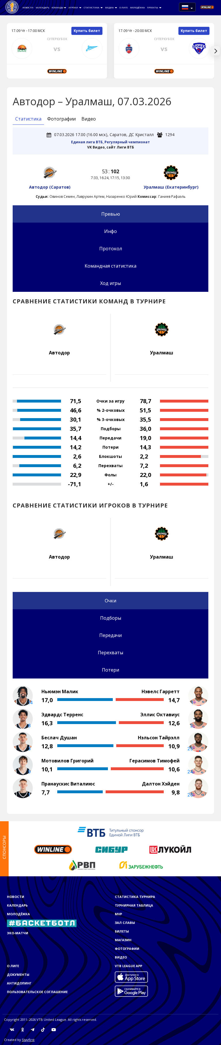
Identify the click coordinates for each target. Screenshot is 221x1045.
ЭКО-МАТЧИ (17, 933)
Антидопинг (19, 983)
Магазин (123, 940)
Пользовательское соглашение (37, 992)
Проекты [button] (153, 7)
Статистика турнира (135, 896)
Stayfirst (28, 1040)
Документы (18, 974)
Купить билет (87, 30)
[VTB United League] (12, 7)
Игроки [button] (73, 7)
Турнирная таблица (134, 905)
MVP (118, 914)
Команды (57, 7)
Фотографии (61, 119)
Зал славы (125, 922)
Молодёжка (137, 7)
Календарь (42, 7)
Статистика (92, 7)
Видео (88, 119)
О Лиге (123, 7)
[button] (187, 7)
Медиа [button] (109, 7)
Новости (27, 7)
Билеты (122, 931)
